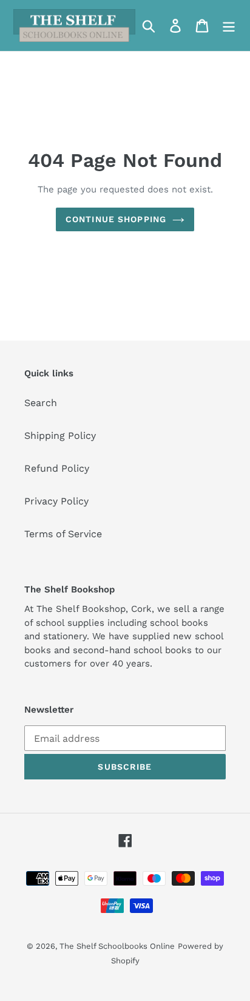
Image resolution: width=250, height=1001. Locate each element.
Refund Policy (56, 468)
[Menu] (228, 25)
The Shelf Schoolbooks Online (117, 946)
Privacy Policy (56, 501)
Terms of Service (63, 534)
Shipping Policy (60, 435)
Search (40, 403)
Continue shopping (116, 219)
